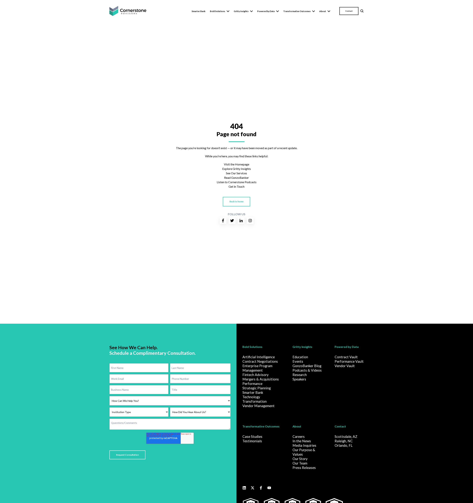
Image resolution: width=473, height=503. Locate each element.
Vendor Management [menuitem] (258, 406)
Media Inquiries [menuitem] (304, 445)
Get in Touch (236, 186)
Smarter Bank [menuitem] (252, 392)
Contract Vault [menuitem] (346, 357)
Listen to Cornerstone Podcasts (236, 182)
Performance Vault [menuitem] (349, 361)
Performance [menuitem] (252, 384)
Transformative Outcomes (297, 11)
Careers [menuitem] (298, 437)
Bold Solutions (217, 11)
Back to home (236, 201)
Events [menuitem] (297, 361)
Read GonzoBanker (236, 177)
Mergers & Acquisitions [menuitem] (260, 379)
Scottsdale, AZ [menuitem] (346, 437)
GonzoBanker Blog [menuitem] (306, 366)
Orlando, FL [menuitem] (344, 445)
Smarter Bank (198, 11)
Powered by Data (266, 11)
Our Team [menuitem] (299, 463)
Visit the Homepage (236, 164)
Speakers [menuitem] (299, 379)
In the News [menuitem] (301, 441)
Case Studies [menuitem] (252, 437)
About (322, 11)
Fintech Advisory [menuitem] (255, 375)
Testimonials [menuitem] (252, 441)
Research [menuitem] (299, 375)
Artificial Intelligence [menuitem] (258, 357)
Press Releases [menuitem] (304, 468)
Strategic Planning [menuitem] (256, 388)
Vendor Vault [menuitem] (345, 366)
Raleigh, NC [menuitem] (344, 441)
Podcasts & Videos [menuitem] (307, 370)
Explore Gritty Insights (236, 168)
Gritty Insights (241, 11)
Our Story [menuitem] (300, 459)
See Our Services (236, 173)
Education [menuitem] (300, 357)
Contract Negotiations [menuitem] (260, 361)
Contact (349, 11)
